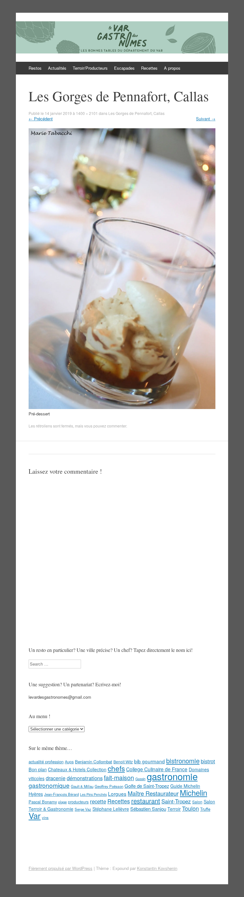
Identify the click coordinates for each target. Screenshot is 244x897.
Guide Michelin (185, 786)
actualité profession (46, 762)
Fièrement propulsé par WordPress (60, 868)
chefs (116, 768)
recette (98, 801)
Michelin (193, 792)
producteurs (78, 801)
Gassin (140, 778)
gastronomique (49, 785)
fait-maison (119, 777)
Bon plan (38, 769)
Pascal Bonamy (43, 802)
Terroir (174, 809)
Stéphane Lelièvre (110, 809)
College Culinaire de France (156, 769)
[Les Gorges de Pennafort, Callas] (122, 407)
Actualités (57, 68)
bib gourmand (149, 761)
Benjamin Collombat (93, 762)
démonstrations (85, 778)
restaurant (145, 800)
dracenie (55, 778)
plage (62, 801)
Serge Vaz (83, 809)
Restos (35, 68)
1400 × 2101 (87, 113)
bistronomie (183, 760)
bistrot (208, 761)
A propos (172, 68)
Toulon (190, 808)
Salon (197, 801)
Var (35, 815)
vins (45, 817)
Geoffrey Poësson (109, 786)
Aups (69, 761)
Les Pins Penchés (93, 794)
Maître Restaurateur (153, 793)
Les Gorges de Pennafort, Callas (136, 113)
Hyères (36, 794)
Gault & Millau (82, 786)
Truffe (205, 809)
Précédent (41, 119)
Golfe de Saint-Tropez (147, 785)
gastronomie (172, 776)
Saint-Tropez (176, 801)
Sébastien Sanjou (148, 808)
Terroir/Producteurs (90, 68)
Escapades (124, 68)
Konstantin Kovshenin (157, 868)
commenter (116, 425)
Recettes (149, 68)
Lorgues (117, 793)
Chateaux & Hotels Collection (77, 769)
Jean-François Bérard (61, 794)
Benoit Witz (123, 761)
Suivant (205, 119)
